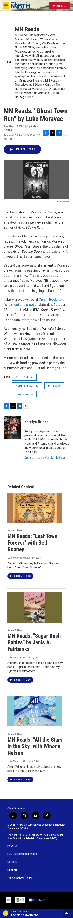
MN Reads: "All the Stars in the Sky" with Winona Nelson (35, 746)
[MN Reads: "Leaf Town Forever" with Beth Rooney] (34, 508)
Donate (61, 5)
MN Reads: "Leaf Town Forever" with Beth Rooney (32, 542)
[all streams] (68, 913)
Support (12, 870)
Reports (12, 845)
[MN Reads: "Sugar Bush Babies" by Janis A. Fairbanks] (34, 607)
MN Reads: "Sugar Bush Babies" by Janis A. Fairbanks (34, 642)
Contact (12, 862)
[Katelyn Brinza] (12, 427)
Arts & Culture (24, 377)
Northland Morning (27, 385)
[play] (5, 913)
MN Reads (27, 29)
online (50, 320)
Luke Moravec (24, 394)
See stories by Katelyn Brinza (44, 458)
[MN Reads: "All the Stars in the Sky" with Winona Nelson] (34, 711)
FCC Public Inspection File (22, 853)
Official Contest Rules (20, 878)
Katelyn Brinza (36, 421)
